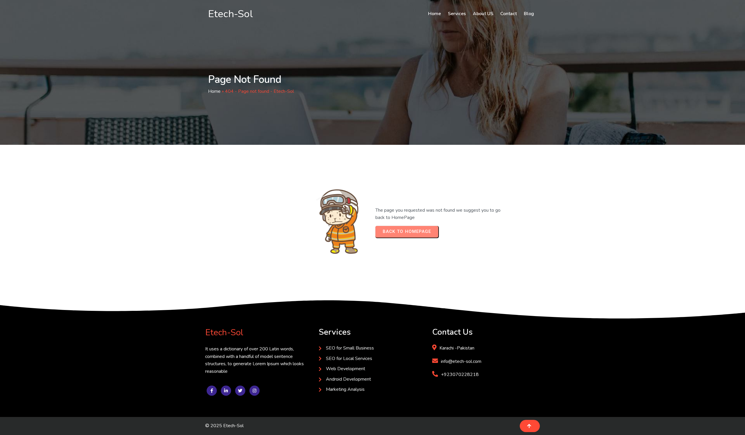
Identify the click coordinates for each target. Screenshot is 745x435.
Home (214, 91)
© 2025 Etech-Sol (224, 425)
